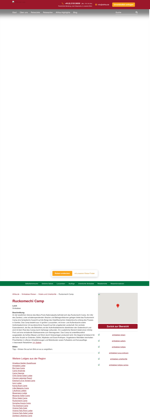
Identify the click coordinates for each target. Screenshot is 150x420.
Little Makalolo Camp (20, 388)
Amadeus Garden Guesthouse (24, 363)
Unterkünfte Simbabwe (86, 283)
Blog (75, 12)
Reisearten (48, 12)
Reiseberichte (102, 283)
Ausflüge (72, 283)
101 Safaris (36, 342)
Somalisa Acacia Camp (21, 403)
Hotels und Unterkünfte (47, 294)
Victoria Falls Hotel (19, 408)
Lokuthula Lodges (19, 390)
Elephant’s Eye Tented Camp (23, 380)
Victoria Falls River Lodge (22, 410)
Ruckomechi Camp (19, 400)
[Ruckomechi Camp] (118, 335)
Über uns (24, 12)
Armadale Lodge (18, 365)
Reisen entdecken (62, 273)
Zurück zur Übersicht (118, 326)
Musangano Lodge (19, 393)
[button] (143, 414)
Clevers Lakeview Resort (22, 378)
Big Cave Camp (18, 368)
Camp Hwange (18, 373)
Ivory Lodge (17, 383)
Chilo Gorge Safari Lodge (22, 375)
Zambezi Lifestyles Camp (22, 415)
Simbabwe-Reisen (29, 294)
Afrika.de (15, 294)
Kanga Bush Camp (19, 385)
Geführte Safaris (47, 283)
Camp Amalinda (18, 370)
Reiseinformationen (117, 283)
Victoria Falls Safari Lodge (22, 413)
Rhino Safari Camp (19, 398)
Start (14, 12)
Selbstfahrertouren (31, 283)
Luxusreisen (61, 283)
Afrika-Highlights (63, 12)
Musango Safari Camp (21, 395)
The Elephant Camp (20, 405)
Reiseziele (35, 12)
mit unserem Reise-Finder (84, 273)
